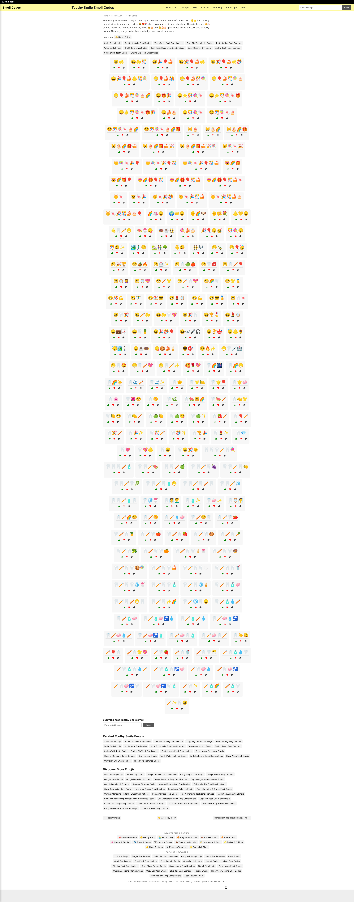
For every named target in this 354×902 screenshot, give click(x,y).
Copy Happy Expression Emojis (210, 751)
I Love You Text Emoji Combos (154, 808)
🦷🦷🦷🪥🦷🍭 (219, 449)
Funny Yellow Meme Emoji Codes (226, 871)
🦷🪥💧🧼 (174, 517)
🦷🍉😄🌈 (194, 399)
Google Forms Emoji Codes (138, 779)
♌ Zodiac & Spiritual (233, 842)
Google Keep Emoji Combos (116, 784)
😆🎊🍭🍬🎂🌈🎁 (162, 129)
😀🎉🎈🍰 (162, 61)
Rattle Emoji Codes (135, 774)
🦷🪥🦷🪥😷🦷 (129, 601)
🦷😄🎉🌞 (187, 449)
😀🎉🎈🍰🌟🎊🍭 (129, 78)
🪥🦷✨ (190, 685)
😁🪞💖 (142, 280)
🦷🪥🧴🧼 (126, 618)
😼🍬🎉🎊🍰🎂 (226, 196)
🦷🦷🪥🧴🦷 (124, 500)
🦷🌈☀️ (114, 382)
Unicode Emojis (121, 856)
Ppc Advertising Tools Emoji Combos (197, 794)
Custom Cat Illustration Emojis (151, 803)
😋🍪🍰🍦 (165, 348)
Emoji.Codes (141, 881)
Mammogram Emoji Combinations (166, 875)
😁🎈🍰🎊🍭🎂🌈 (132, 95)
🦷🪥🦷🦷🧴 (164, 584)
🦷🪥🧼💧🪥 (119, 635)
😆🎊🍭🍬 (192, 112)
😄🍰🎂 (169, 112)
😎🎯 (187, 348)
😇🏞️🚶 (120, 348)
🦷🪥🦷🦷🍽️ (195, 567)
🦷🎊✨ (178, 432)
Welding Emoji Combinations (125, 866)
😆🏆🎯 (214, 331)
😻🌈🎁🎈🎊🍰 (185, 179)
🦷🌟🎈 (218, 382)
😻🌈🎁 (232, 162)
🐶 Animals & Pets (209, 837)
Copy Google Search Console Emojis (207, 779)
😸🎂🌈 (213, 129)
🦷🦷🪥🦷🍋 (235, 466)
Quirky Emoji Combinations (166, 856)
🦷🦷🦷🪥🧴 (119, 466)
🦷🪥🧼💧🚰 (225, 618)
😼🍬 (118, 196)
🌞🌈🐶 (198, 213)
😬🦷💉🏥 (231, 348)
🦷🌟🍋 (197, 382)
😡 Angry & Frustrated (187, 837)
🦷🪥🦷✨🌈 (164, 601)
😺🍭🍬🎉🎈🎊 (161, 162)
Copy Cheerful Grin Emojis (199, 48)
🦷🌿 (171, 399)
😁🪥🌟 (164, 280)
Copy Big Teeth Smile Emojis (199, 43)
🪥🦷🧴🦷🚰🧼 (169, 668)
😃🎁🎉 (164, 95)
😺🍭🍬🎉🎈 (127, 162)
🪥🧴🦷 (233, 685)
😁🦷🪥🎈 (232, 264)
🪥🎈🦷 (113, 652)
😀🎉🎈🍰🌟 (192, 61)
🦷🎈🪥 (241, 415)
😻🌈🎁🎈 (121, 179)
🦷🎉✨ (136, 432)
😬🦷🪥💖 (142, 365)
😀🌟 (118, 61)
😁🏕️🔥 (140, 264)
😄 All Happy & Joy (167, 818)
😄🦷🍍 (140, 331)
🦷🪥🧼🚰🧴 (150, 635)
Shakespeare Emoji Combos (182, 866)
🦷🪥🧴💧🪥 (227, 601)
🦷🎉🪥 (114, 432)
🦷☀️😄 (240, 635)
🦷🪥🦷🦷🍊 (156, 550)
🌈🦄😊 (155, 213)
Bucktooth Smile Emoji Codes (138, 43)
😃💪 (197, 297)
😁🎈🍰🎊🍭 (193, 78)
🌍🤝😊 (177, 213)
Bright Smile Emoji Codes (136, 48)
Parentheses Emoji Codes (230, 866)
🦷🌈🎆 (214, 365)
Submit (148, 725)
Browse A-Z (171, 7)
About (244, 7)
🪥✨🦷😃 (177, 702)
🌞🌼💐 (219, 213)
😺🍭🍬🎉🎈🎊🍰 (200, 162)
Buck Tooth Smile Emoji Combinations (167, 48)
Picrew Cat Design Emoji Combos (119, 803)
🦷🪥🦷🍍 (123, 533)
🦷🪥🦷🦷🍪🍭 (129, 567)
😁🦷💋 (209, 264)
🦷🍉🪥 (218, 399)
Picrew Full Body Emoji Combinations (218, 803)
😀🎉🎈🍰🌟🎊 (226, 61)
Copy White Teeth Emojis (237, 756)
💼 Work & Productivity (185, 842)
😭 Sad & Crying (166, 837)
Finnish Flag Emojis (206, 866)
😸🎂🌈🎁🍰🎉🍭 (198, 146)
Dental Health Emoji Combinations (177, 751)
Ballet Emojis (234, 856)
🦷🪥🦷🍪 (203, 533)
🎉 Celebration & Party (210, 842)
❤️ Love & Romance (127, 837)
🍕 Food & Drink (228, 837)
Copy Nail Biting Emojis (191, 856)
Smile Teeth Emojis (112, 43)
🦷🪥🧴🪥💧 (193, 618)
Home (105, 16)
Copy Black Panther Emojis (154, 866)
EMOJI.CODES (8, 2)
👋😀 (179, 247)
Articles (205, 7)
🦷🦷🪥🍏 (174, 466)
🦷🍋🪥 (134, 415)
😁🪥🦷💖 (187, 280)
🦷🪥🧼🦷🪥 (214, 635)
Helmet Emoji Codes (231, 861)
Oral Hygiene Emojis (148, 756)
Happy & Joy (116, 16)
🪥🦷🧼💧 (200, 668)
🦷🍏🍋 (156, 415)
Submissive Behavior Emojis (180, 789)
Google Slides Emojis (113, 779)
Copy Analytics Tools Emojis (164, 794)
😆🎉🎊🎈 (163, 331)
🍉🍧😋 (145, 230)
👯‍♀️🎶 (198, 247)
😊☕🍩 (141, 348)
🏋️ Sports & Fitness (163, 842)
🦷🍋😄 (113, 415)
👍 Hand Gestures (154, 847)
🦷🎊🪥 (157, 432)
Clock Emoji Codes (122, 861)
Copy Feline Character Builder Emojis (120, 808)
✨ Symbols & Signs (199, 847)
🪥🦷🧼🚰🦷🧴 (161, 685)
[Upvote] (114, 68)
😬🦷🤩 (118, 365)
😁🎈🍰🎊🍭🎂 (227, 78)
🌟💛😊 (241, 213)
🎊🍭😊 (235, 230)
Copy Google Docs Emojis (191, 774)
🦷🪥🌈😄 (126, 517)
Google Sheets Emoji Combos (220, 774)
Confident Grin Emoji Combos (117, 761)
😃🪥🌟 (142, 314)
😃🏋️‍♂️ (136, 297)
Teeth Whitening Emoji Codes (173, 756)
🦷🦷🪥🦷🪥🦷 (198, 483)
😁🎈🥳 (237, 247)
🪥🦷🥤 (182, 652)
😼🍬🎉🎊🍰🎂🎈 (123, 213)
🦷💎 (241, 432)
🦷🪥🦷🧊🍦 (195, 584)
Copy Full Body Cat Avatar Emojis (215, 798)
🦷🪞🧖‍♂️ (235, 500)
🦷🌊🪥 (136, 382)
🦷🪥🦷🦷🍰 (164, 567)
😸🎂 (193, 129)
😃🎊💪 (116, 297)
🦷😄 (165, 449)
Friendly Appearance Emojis (146, 761)
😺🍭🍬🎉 (232, 146)
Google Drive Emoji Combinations (162, 774)
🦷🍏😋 (177, 415)
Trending (217, 7)
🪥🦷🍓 (161, 652)
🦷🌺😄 (133, 399)
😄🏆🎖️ (211, 314)
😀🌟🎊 (139, 61)
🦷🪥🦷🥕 (230, 533)
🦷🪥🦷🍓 (177, 533)
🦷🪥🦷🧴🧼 (227, 584)
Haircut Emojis (211, 861)
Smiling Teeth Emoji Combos (227, 48)
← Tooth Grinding (112, 818)
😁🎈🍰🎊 (163, 78)
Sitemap (217, 881)
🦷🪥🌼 (150, 517)
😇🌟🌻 (235, 331)
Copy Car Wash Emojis (156, 871)
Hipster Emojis (201, 871)
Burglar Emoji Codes (141, 856)
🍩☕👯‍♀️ (166, 230)
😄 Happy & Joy (122, 37)
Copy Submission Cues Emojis (117, 789)
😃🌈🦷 (211, 280)
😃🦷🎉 (121, 314)
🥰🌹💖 (193, 365)
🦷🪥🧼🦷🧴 (182, 635)
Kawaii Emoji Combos (215, 856)
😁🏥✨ (161, 264)
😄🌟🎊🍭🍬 (190, 95)
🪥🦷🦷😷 (206, 652)
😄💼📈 (118, 331)
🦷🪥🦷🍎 (150, 533)
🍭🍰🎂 (188, 230)
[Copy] (123, 68)
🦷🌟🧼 (240, 382)
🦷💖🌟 (145, 449)
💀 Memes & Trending (176, 847)
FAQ (195, 7)
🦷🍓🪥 (219, 415)
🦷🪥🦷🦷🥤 (227, 567)
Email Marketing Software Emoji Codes (214, 789)
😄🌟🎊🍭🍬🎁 (224, 95)
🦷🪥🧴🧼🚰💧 (158, 618)
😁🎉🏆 (118, 264)
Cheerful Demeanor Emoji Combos (119, 756)
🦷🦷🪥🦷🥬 (127, 483)
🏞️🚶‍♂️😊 (138, 247)
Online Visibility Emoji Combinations (209, 784)
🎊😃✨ (117, 247)
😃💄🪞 (177, 297)
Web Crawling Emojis (113, 774)
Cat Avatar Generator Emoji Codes (183, 803)
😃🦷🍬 (238, 297)
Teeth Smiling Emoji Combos (228, 43)
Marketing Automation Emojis (231, 794)
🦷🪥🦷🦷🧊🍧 (129, 584)
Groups (185, 7)
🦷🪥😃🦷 (200, 517)
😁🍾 (217, 247)
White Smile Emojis (112, 48)
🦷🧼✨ (214, 500)
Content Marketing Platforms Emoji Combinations (126, 794)
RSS (225, 881)
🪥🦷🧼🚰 (227, 668)
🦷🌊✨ (157, 382)
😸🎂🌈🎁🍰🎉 (158, 146)
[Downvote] (118, 68)
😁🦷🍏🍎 (185, 264)
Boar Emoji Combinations (146, 861)
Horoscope (231, 7)
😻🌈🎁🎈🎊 (150, 179)
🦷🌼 (153, 399)
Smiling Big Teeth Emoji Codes (144, 53)
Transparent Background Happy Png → (232, 818)
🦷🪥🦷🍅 (227, 517)
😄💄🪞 (233, 314)
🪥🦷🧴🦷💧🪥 (132, 668)
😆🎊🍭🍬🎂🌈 (122, 129)
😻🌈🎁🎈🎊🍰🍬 (224, 179)
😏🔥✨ (208, 348)
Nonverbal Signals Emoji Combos (150, 789)
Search (346, 7)
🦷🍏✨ (198, 415)
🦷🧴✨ (193, 500)
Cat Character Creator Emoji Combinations (177, 798)
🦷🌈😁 (235, 365)
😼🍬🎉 (139, 196)
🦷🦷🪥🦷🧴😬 (161, 483)
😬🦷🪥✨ (168, 365)
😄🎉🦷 (190, 314)
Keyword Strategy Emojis (144, 784)
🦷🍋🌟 (240, 399)
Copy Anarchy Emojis (170, 861)
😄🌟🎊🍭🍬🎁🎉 (137, 112)
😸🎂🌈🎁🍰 (124, 146)
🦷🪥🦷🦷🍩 (225, 550)
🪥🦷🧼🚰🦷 (126, 685)
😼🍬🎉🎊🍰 (192, 196)
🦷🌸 (113, 399)
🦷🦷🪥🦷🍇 (203, 466)
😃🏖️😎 (156, 297)
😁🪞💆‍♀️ (121, 280)
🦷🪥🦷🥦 (126, 550)
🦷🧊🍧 (150, 500)
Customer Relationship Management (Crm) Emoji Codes (129, 798)
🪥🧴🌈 (211, 685)
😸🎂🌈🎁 (236, 129)
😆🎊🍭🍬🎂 (222, 112)
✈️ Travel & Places (142, 842)
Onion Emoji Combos (192, 861)
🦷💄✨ (221, 432)
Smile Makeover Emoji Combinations (206, 756)
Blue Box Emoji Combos (180, 871)
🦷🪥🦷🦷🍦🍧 (190, 550)
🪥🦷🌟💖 (137, 652)
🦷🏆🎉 (200, 432)
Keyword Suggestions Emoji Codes (174, 784)
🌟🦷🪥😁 (121, 230)
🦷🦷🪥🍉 (147, 466)
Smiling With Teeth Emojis (115, 53)
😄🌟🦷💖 (166, 314)
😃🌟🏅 (233, 280)
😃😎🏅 (217, 297)
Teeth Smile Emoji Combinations (168, 43)
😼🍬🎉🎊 (162, 196)
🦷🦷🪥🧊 (229, 483)
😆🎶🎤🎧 (190, 331)
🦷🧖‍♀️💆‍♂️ (171, 500)
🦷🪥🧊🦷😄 (195, 601)
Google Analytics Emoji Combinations (170, 779)
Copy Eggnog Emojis (194, 875)
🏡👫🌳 (160, 247)
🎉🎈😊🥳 (211, 230)
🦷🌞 (177, 382)
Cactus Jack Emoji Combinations (128, 871)
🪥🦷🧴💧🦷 (235, 652)
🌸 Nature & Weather (120, 842)
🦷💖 (125, 449)
